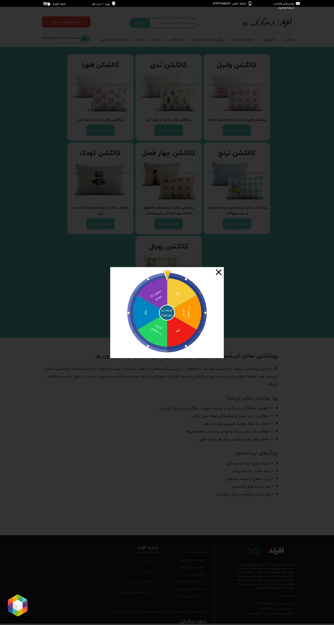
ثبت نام (96, 4)
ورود (107, 4)
